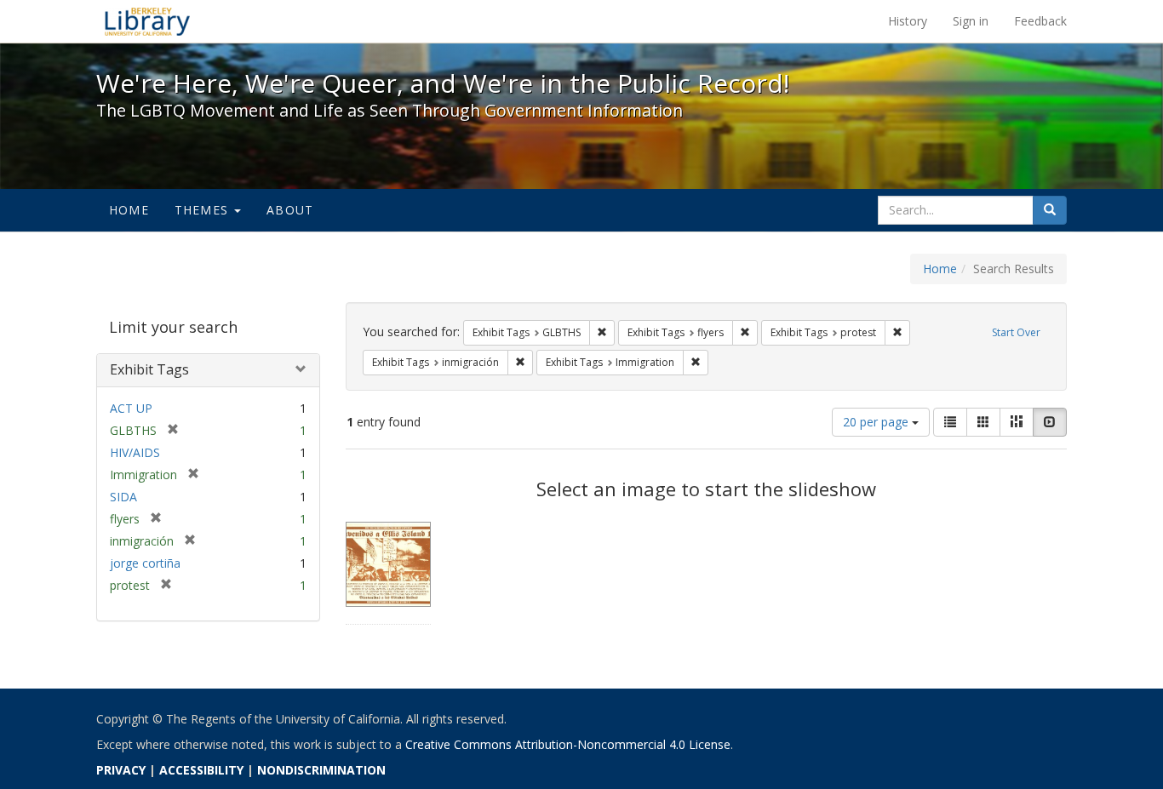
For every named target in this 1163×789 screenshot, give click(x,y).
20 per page (877, 422)
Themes (203, 210)
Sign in (970, 21)
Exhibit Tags (149, 369)
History (907, 21)
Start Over (1016, 332)
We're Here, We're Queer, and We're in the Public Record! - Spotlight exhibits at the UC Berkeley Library (147, 21)
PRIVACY (121, 770)
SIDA (123, 497)
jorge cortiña (145, 563)
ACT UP (131, 408)
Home (129, 210)
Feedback (1040, 21)
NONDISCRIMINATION (321, 770)
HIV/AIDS (135, 452)
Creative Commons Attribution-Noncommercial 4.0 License (567, 744)
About (289, 210)
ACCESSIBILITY (201, 770)
